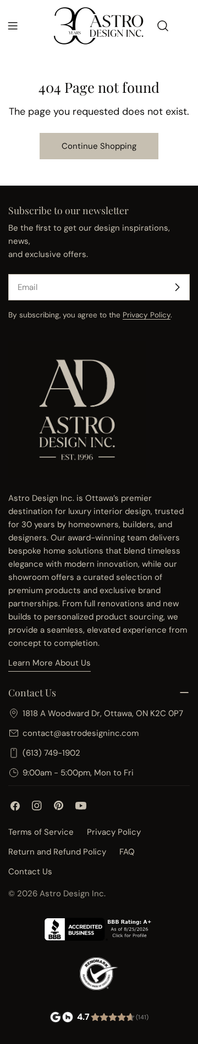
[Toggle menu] (13, 26)
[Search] (163, 26)
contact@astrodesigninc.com (81, 733)
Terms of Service (41, 832)
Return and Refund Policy (57, 851)
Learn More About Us (49, 662)
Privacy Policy (146, 315)
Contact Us (30, 871)
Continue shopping (99, 146)
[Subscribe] (177, 287)
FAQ (127, 851)
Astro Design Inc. (73, 893)
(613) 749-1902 (51, 752)
